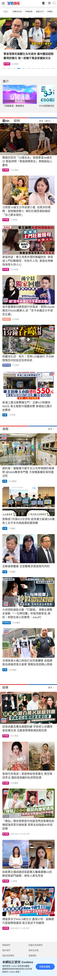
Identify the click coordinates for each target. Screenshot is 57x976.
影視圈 (7, 64)
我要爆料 (32, 955)
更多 (50, 429)
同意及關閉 (44, 966)
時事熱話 (6, 623)
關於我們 (6, 950)
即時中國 (6, 365)
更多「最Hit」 (45, 121)
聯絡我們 (6, 945)
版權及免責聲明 (35, 945)
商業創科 (6, 319)
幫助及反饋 (33, 950)
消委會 (50, 12)
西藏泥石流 (17, 12)
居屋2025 (40, 12)
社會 (5, 415)
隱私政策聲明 (8, 955)
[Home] (14, 3)
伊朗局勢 (29, 12)
